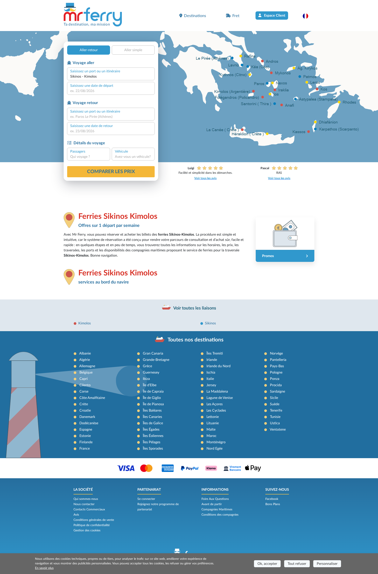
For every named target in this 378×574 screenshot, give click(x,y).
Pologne (276, 372)
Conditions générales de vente (94, 520)
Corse (83, 391)
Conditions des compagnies (219, 514)
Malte (210, 429)
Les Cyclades (216, 410)
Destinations (195, 16)
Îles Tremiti (214, 353)
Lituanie (212, 423)
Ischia (210, 372)
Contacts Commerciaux (89, 509)
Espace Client (274, 15)
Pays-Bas (277, 366)
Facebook (271, 499)
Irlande (211, 360)
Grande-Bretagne (156, 360)
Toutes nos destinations (196, 340)
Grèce (147, 366)
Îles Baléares (152, 410)
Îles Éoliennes (153, 436)
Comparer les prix (111, 171)
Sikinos (210, 323)
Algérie (84, 360)
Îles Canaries (152, 417)
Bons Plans (272, 504)
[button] (307, 16)
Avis (76, 514)
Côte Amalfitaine (92, 398)
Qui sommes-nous (86, 499)
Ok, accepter (267, 563)
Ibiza (146, 379)
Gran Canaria (153, 353)
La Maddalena (217, 391)
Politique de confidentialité (92, 525)
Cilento (85, 385)
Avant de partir (211, 504)
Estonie (85, 436)
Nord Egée (214, 448)
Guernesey (151, 372)
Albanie (85, 353)
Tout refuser (297, 563)
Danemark (87, 417)
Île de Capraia (153, 391)
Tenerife (276, 410)
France (84, 448)
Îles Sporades (153, 448)
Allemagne (87, 366)
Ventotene (278, 429)
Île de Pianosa (153, 404)
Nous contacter (84, 504)
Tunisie (275, 417)
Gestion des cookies (87, 530)
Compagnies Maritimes (216, 509)
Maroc (211, 436)
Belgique (86, 372)
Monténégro (216, 442)
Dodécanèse (88, 423)
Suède (274, 404)
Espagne (85, 429)
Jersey (211, 385)
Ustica (275, 423)
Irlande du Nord (218, 366)
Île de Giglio (152, 398)
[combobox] (111, 76)
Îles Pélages (151, 442)
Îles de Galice (153, 423)
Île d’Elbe (149, 385)
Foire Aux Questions (215, 499)
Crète (83, 404)
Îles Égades (151, 429)
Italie (210, 379)
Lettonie (212, 417)
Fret (235, 16)
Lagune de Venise (219, 398)
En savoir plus (44, 568)
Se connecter (146, 499)
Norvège (276, 353)
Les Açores (214, 404)
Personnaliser (327, 563)
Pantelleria (278, 360)
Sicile (274, 398)
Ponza (274, 379)
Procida (276, 385)
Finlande (86, 442)
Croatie (85, 410)
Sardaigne (277, 391)
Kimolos (84, 323)
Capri (83, 379)
